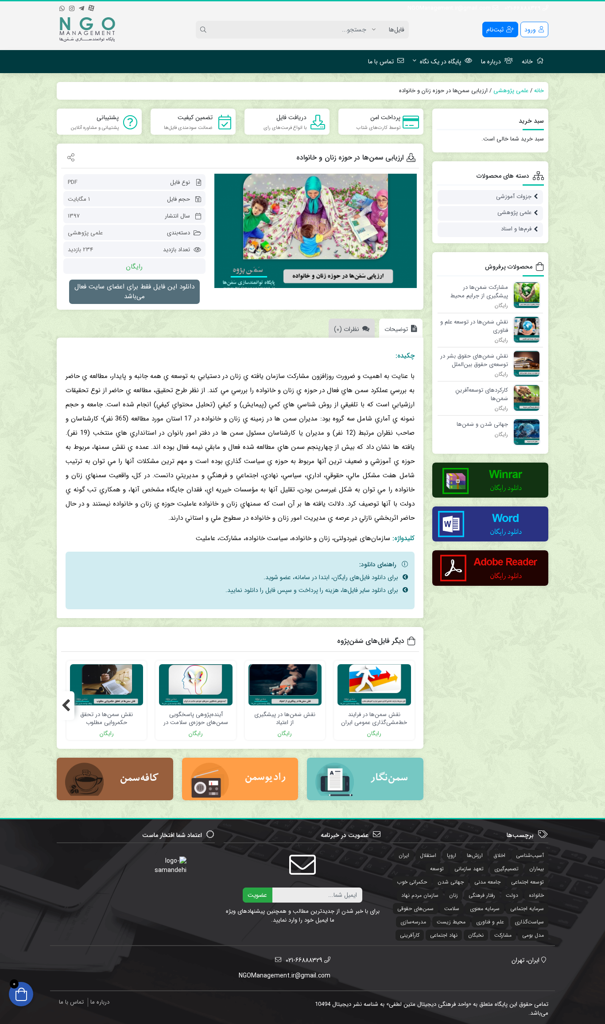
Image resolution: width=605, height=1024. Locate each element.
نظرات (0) (346, 329)
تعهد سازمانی (469, 868)
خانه (527, 61)
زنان (453, 895)
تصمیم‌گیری (506, 868)
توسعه (437, 868)
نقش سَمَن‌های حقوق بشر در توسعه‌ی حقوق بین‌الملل (474, 360)
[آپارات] (91, 7)
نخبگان (476, 935)
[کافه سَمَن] (115, 779)
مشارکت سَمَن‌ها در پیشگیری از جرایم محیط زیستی (479, 291)
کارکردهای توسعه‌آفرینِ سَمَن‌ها (481, 394)
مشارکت (503, 935)
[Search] (204, 30)
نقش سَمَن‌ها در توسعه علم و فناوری (474, 326)
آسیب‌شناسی (530, 855)
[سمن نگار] (365, 779)
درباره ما (491, 61)
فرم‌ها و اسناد (516, 229)
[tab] (399, 329)
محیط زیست (451, 922)
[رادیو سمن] (240, 779)
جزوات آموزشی (513, 196)
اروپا (451, 855)
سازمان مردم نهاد (419, 895)
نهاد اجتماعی (444, 935)
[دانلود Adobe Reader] (490, 567)
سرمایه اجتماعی (527, 908)
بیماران (536, 868)
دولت (512, 895)
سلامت (451, 908)
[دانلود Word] (490, 523)
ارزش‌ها (475, 855)
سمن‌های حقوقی (415, 908)
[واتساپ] (62, 7)
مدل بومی (533, 935)
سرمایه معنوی (485, 908)
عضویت (257, 895)
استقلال (428, 855)
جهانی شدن (451, 882)
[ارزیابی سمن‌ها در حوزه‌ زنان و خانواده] (315, 231)
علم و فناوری (490, 922)
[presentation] (65, 705)
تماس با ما (381, 61)
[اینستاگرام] (71, 7)
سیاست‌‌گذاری (529, 922)
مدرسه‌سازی (413, 922)
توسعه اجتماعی (527, 882)
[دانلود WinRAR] (490, 480)
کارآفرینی (409, 935)
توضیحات (396, 329)
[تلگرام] (81, 7)
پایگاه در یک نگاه (440, 61)
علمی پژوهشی (510, 90)
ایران (404, 855)
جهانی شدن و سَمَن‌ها (482, 424)
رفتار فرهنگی (482, 895)
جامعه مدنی (487, 882)
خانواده (536, 895)
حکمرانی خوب (412, 882)
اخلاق (499, 855)
